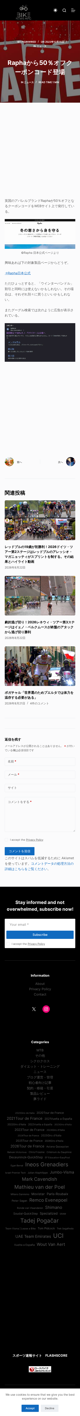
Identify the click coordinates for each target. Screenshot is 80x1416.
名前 (12, 761)
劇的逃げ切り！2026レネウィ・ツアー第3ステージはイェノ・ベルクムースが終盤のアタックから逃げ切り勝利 (40, 627)
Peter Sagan (19, 1200)
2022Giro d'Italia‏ (16, 1124)
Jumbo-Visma (62, 1172)
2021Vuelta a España (58, 1118)
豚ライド (40, 1099)
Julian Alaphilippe (38, 1172)
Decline (49, 1408)
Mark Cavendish (39, 1179)
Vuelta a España (24, 1244)
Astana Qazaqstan (57, 1146)
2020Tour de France (50, 1112)
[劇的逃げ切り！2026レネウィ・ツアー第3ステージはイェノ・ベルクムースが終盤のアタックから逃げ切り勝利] (40, 596)
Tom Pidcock (46, 1228)
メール (13, 774)
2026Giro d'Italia (54, 1140)
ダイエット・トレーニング (40, 1066)
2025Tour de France (29, 1140)
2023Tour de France (30, 1130)
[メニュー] (73, 10)
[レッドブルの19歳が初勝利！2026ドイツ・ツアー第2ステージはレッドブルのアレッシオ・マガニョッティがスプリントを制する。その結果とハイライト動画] (40, 520)
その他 (40, 1055)
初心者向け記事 (40, 1083)
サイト (12, 788)
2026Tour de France (27, 1146)
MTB (40, 1050)
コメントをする (20, 802)
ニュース (42, 46)
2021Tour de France (24, 1118)
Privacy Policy (34, 839)
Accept (30, 1408)
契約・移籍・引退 (40, 1088)
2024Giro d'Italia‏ (56, 1130)
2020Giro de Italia (24, 1113)
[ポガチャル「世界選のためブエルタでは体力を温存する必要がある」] (40, 666)
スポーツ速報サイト (27, 1355)
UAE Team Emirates (33, 1236)
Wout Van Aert (51, 1244)
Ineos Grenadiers (46, 1164)
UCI (58, 1235)
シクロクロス (40, 1061)
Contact (40, 994)
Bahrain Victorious (17, 1152)
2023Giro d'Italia (63, 1124)
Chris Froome (37, 1152)
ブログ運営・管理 (40, 1077)
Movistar (38, 1194)
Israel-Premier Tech (15, 1172)
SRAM (63, 1214)
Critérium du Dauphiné (59, 1152)
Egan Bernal (17, 1165)
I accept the (26, 839)
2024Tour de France (28, 1135)
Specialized (49, 1213)
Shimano (53, 1207)
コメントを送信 (19, 851)
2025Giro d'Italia (51, 1135)
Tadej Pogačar (39, 1220)
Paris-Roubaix (57, 1194)
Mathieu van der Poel (39, 1187)
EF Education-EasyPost (57, 1157)
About (40, 984)
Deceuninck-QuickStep (26, 1157)
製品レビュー (40, 1093)
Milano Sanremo (20, 1194)
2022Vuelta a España (40, 1124)
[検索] (64, 10)
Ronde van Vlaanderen (30, 1208)
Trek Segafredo (65, 1228)
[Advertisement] (40, 153)
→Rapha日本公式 (18, 273)
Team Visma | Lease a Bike (20, 1228)
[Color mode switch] (55, 10)
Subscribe (40, 935)
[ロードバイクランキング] (40, 1369)
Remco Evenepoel (48, 1200)
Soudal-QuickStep (25, 1213)
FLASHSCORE (56, 1355)
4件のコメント (39, 703)
